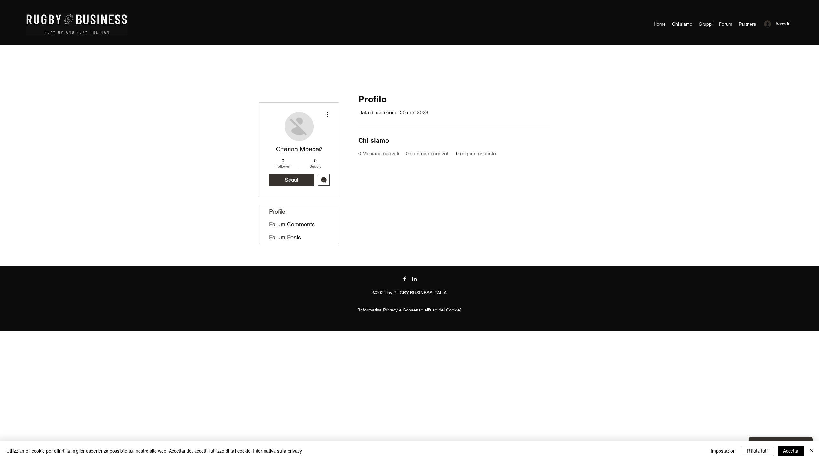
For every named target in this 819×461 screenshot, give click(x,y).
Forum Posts (285, 237)
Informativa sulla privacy (277, 451)
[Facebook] (405, 279)
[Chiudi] (811, 451)
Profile (277, 211)
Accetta (790, 451)
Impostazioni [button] (723, 451)
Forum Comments (292, 224)
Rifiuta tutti (757, 451)
